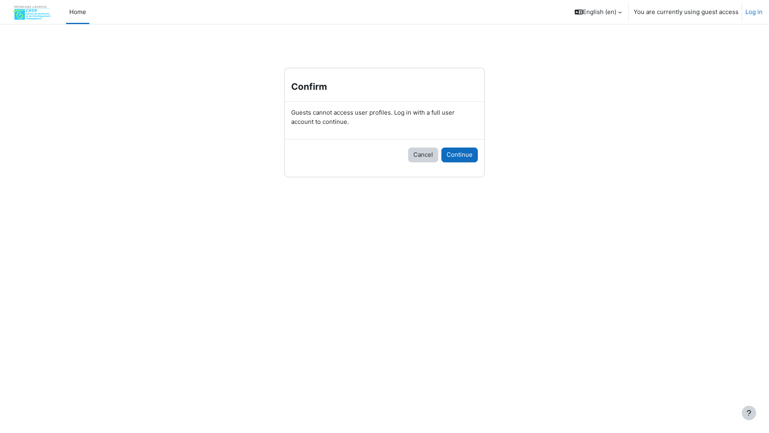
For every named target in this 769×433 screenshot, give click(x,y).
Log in (754, 12)
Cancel (423, 154)
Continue (460, 154)
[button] (598, 12)
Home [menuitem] (77, 12)
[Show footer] (749, 413)
